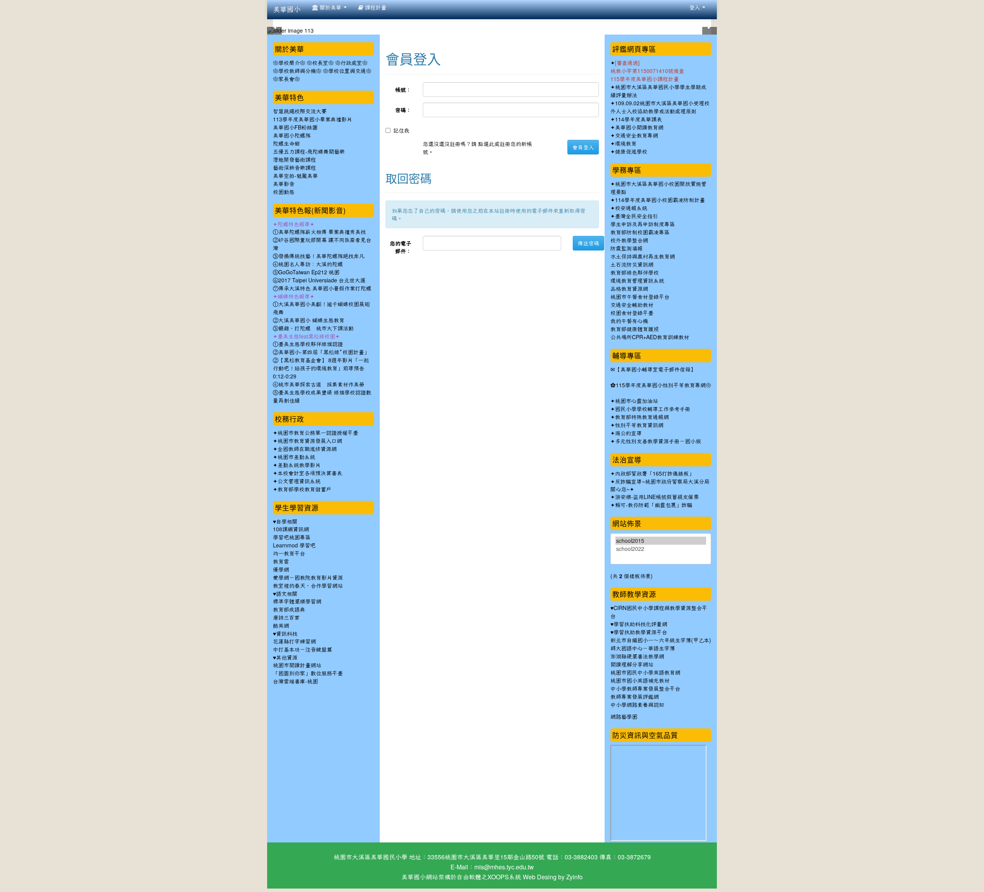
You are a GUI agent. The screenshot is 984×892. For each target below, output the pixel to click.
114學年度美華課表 (638, 119)
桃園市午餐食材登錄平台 (640, 297)
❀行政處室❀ (351, 63)
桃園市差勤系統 (296, 457)
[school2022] (660, 549)
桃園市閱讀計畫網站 (297, 665)
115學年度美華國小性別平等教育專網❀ (663, 385)
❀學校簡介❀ (289, 63)
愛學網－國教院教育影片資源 (308, 577)
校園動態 (283, 192)
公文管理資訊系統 (299, 481)
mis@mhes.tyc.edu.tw (504, 867)
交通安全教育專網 (636, 135)
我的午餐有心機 (629, 321)
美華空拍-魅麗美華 (295, 176)
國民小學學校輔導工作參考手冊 (652, 409)
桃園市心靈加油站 (636, 401)
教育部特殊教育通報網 (642, 417)
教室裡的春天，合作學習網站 (308, 586)
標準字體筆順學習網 (297, 601)
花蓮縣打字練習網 (294, 641)
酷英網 (281, 625)
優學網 (281, 569)
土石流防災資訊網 (631, 264)
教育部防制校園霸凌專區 (640, 232)
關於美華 (330, 7)
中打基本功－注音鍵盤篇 (302, 649)
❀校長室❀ (320, 63)
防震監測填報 (626, 248)
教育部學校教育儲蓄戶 (304, 489)
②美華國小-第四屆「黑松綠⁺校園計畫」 (321, 352)
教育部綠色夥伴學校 (634, 272)
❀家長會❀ (286, 79)
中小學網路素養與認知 (637, 705)
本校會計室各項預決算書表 (310, 473)
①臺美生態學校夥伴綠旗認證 (308, 344)
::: (387, 36)
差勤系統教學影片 (299, 465)
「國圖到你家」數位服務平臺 (308, 673)
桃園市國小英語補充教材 (640, 680)
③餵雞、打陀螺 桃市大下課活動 (313, 328)
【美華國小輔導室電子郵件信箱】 (655, 369)
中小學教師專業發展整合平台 (645, 688)
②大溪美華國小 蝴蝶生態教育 (308, 320)
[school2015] (660, 541)
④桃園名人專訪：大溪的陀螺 (308, 264)
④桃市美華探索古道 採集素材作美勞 (318, 384)
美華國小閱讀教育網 (639, 127)
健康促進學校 (631, 151)
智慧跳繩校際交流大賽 (300, 111)
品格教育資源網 (629, 289)
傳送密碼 (588, 243)
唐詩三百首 (286, 617)
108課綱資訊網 (291, 529)
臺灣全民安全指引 (636, 216)
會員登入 (583, 147)
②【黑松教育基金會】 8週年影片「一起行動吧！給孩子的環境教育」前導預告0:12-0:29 (321, 368)
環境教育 (626, 143)
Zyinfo (574, 877)
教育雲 (281, 561)
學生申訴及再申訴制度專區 (642, 224)
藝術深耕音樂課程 (294, 168)
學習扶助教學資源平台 (640, 632)
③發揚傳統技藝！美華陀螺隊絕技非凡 (318, 256)
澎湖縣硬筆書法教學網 (637, 656)
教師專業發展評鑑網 (634, 697)
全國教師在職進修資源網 (307, 449)
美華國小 (287, 9)
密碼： (403, 110)
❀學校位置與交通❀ (347, 71)
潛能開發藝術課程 (294, 159)
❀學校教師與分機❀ (297, 71)
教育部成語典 (289, 609)
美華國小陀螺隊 (292, 135)
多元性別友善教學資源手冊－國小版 (658, 441)
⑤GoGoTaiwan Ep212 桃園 (306, 272)
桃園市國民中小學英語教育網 (645, 672)
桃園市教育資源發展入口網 (310, 441)
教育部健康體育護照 (634, 329)
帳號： (403, 89)
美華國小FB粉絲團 (295, 127)
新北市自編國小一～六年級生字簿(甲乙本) (660, 640)
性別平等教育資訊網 (639, 425)
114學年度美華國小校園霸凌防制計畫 (660, 200)
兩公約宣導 (628, 433)
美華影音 (283, 184)
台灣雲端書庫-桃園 (295, 681)
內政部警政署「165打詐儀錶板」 (654, 473)
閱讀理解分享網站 (631, 664)
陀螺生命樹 (286, 143)
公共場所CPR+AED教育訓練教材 (649, 337)
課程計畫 (374, 7)
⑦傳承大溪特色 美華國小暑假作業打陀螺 (322, 288)
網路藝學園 (623, 717)
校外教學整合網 (629, 240)
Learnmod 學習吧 (294, 545)
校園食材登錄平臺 (631, 313)
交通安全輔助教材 (631, 305)
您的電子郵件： (400, 247)
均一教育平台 (289, 553)
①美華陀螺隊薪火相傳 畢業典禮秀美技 (319, 232)
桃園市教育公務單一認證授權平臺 (318, 433)
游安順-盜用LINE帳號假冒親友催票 (657, 497)
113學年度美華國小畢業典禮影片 (312, 119)
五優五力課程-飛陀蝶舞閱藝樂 (309, 151)
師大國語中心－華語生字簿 (642, 648)
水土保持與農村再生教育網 (642, 256)
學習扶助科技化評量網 (640, 624)
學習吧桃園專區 (292, 537)
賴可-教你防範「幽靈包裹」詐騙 (653, 505)
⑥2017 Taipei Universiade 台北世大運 (319, 280)
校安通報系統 (631, 208)
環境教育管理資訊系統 (637, 281)
